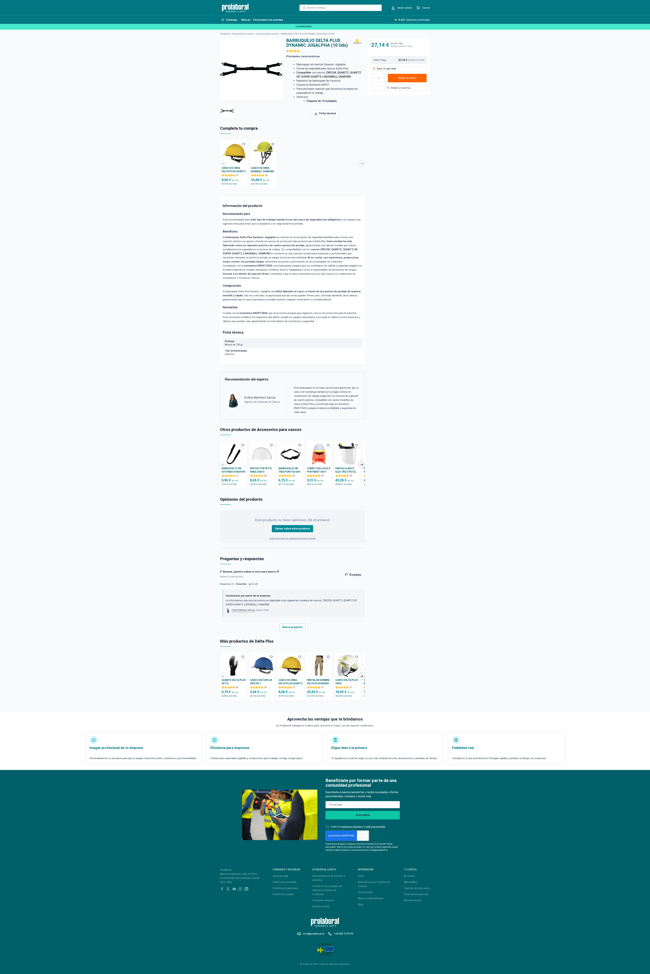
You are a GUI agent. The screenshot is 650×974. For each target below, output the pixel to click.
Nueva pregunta (292, 627)
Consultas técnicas (323, 900)
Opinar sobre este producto (292, 528)
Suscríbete (363, 815)
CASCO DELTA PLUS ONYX (346, 682)
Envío (361, 875)
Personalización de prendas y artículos (328, 878)
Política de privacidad (284, 882)
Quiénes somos (321, 906)
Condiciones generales (285, 888)
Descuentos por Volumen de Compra (374, 884)
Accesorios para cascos (267, 34)
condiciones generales (351, 826)
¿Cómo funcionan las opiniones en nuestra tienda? (292, 538)
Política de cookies (283, 894)
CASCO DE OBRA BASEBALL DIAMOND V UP (262, 170)
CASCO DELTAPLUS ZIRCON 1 (261, 682)
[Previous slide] (222, 69)
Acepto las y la (358, 826)
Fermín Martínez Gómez (243, 610)
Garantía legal (280, 875)
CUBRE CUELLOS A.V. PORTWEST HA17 (319, 470)
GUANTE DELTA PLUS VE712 (234, 682)
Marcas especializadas (370, 898)
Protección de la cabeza (243, 34)
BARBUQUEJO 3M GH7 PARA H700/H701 (234, 470)
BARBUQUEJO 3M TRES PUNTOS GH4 (289, 470)
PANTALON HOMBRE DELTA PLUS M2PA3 (318, 682)
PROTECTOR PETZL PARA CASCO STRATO (261, 470)
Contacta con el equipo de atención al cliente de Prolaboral (327, 890)
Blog (360, 904)
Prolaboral (224, 34)
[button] (227, 111)
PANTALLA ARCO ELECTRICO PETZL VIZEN (345, 470)
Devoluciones (365, 892)
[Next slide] (279, 69)
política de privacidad (375, 826)
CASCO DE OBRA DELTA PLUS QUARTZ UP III (234, 170)
